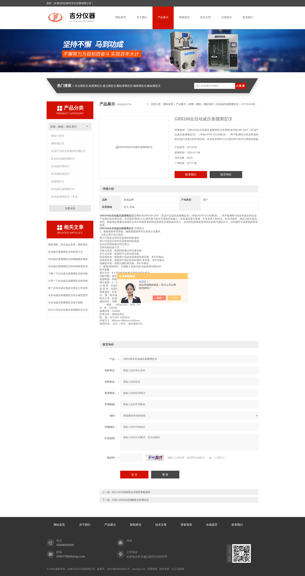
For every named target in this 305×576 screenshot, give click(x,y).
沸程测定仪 (57, 143)
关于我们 (142, 17)
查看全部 (70, 208)
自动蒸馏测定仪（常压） (65, 196)
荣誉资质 (186, 524)
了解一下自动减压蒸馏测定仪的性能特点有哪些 (70, 273)
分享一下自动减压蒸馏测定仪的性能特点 (70, 280)
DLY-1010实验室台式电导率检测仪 (131, 492)
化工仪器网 (178, 569)
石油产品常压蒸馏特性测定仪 (68, 150)
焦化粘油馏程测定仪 (63, 158)
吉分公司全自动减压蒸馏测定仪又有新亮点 (70, 309)
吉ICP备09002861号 (118, 569)
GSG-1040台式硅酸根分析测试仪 (130, 499)
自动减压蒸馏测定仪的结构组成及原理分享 (70, 266)
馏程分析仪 (57, 135)
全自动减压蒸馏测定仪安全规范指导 (68, 295)
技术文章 (205, 17)
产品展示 (163, 17)
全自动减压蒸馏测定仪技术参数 (65, 302)
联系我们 (248, 17)
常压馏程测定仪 (60, 173)
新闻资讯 (184, 17)
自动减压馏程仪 (60, 166)
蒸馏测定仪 (57, 181)
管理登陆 (152, 569)
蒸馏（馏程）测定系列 (63, 126)
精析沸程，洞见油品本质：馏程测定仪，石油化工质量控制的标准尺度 (70, 244)
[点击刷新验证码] (155, 458)
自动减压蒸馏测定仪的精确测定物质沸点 (70, 259)
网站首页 (120, 17)
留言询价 (226, 174)
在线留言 (226, 17)
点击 (87, 127)
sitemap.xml (138, 569)
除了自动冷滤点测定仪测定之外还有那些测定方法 (70, 288)
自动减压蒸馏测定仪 (63, 188)
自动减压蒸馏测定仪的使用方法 (65, 251)
